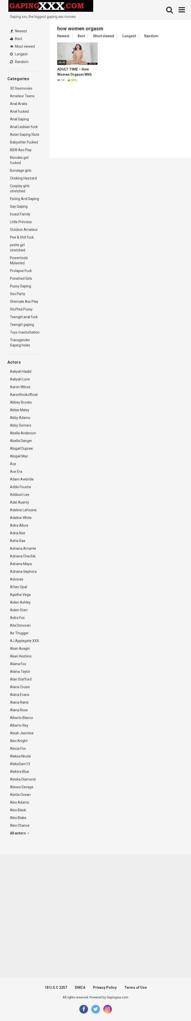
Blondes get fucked (19, 160)
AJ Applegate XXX (24, 641)
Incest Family (20, 214)
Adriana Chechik (23, 556)
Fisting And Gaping (24, 199)
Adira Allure (19, 525)
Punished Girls (21, 278)
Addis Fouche (20, 487)
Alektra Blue (19, 772)
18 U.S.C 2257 (56, 987)
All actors (18, 833)
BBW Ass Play (21, 150)
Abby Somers (20, 425)
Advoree (16, 579)
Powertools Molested (19, 260)
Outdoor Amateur (24, 230)
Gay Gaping (19, 206)
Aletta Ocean (20, 795)
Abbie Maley (19, 410)
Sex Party (17, 294)
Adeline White (21, 518)
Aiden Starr (19, 610)
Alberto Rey (19, 725)
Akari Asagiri (20, 648)
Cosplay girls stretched (20, 188)
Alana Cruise (20, 687)
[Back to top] (174, 1006)
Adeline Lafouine (23, 510)
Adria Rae (17, 541)
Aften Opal (18, 587)
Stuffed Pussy (21, 309)
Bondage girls (20, 170)
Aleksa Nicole (20, 756)
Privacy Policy (105, 987)
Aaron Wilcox (20, 387)
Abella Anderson (23, 433)
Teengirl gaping (22, 325)
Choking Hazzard (23, 178)
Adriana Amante (23, 548)
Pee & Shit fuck (22, 237)
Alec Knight (19, 741)
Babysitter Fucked (24, 142)
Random (21, 62)
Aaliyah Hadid (20, 372)
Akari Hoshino (21, 656)
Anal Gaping (19, 119)
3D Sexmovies (21, 88)
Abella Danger (21, 441)
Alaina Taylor (20, 672)
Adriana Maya (21, 564)
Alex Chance (20, 825)
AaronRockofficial (24, 395)
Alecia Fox (18, 748)
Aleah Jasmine (22, 733)
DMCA (80, 987)
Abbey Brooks (21, 402)
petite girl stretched (17, 247)
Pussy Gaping (20, 286)
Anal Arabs (18, 104)
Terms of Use (135, 987)
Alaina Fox (18, 664)
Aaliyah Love (20, 379)
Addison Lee (19, 495)
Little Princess (21, 222)
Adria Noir (17, 533)
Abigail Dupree (21, 448)
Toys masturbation (25, 332)
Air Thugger (19, 633)
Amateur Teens (22, 96)
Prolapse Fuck (21, 271)
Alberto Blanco (21, 718)
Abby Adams (20, 418)
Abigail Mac (19, 456)
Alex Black (18, 810)
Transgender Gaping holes (20, 342)
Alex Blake (18, 818)
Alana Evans (19, 695)
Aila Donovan (20, 625)
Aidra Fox (17, 618)
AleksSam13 (20, 764)
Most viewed (24, 46)
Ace (13, 464)
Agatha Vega (20, 595)
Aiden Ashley (20, 602)
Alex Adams (19, 802)
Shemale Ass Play (24, 302)
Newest (20, 31)
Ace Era (16, 472)
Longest (21, 54)
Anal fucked (19, 111)
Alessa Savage (21, 787)
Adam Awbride (22, 479)
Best (18, 39)
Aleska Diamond (23, 779)
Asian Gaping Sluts (24, 134)
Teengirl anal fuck (24, 317)
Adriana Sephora (23, 572)
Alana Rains (19, 702)
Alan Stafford (21, 679)
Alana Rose (19, 710)
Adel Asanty (19, 502)
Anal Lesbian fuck (24, 127)
